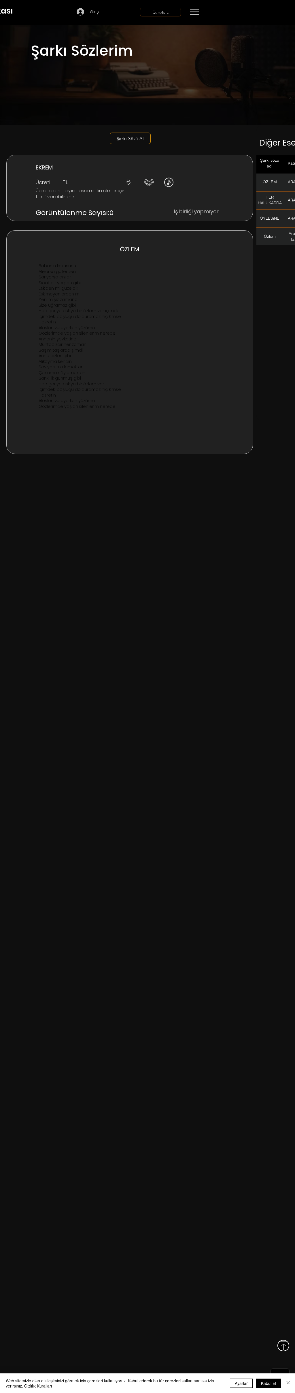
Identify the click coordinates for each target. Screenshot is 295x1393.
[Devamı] (228, 12)
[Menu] (194, 11)
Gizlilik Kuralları (38, 1386)
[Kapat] (288, 1383)
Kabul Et (268, 1383)
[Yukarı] (283, 1345)
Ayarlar (241, 1383)
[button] (128, 182)
